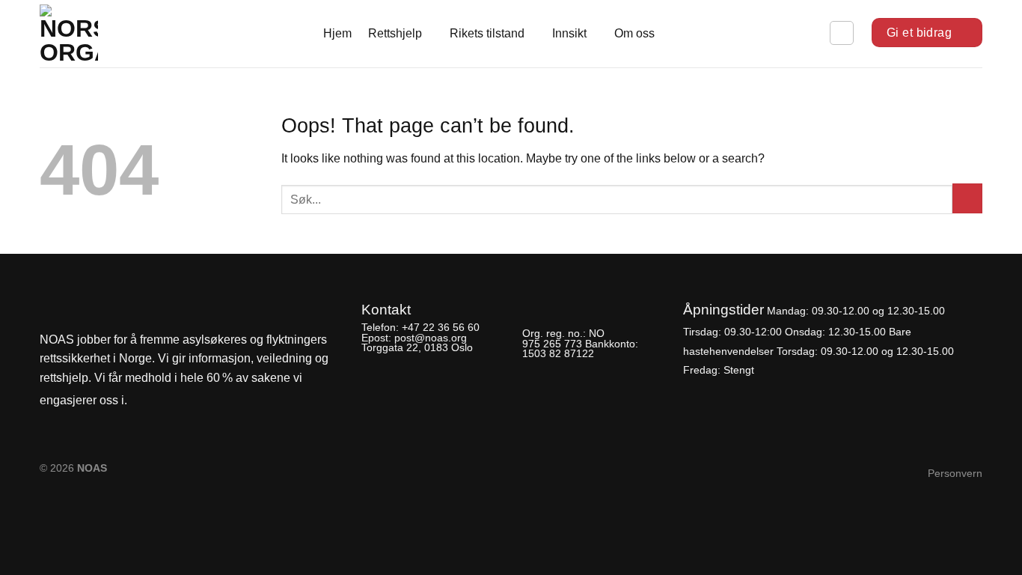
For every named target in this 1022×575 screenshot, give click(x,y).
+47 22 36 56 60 (441, 327)
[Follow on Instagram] (167, 401)
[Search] (842, 33)
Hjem (337, 33)
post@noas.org (430, 338)
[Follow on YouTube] (193, 401)
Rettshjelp (395, 33)
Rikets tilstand (487, 33)
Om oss (634, 33)
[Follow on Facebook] (143, 401)
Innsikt (569, 33)
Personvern (955, 473)
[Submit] (967, 198)
